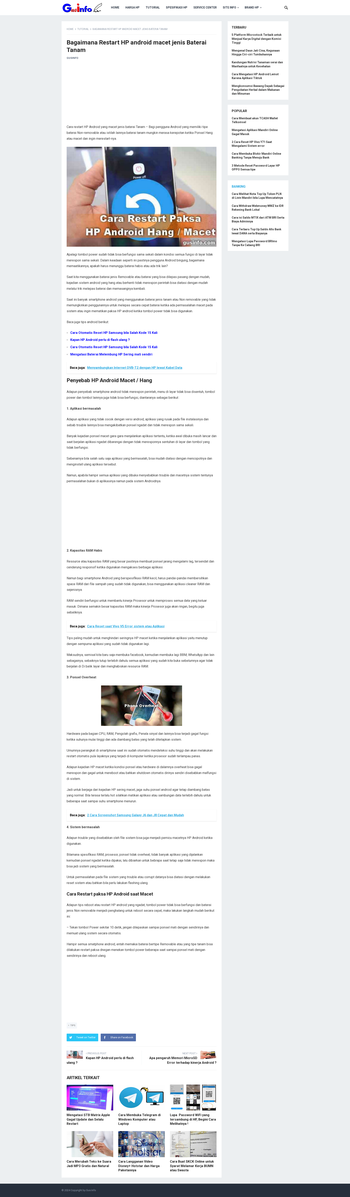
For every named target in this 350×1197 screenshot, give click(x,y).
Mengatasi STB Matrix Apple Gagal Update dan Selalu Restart (88, 1119)
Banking (238, 186)
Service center (205, 7)
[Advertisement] (142, 94)
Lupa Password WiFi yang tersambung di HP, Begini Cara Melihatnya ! (193, 1119)
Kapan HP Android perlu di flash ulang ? (100, 340)
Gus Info (91, 1190)
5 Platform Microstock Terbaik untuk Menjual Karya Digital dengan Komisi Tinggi (257, 38)
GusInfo (72, 57)
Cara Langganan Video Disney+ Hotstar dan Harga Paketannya (139, 1166)
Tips (72, 1025)
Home (115, 7)
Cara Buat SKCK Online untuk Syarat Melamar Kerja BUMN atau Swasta (192, 1166)
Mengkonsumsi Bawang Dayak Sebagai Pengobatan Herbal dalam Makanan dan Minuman (258, 89)
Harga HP (132, 7)
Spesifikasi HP (176, 7)
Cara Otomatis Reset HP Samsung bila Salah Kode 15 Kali (113, 333)
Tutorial (153, 7)
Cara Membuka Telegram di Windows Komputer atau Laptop (139, 1119)
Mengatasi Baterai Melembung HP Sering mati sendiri (111, 354)
